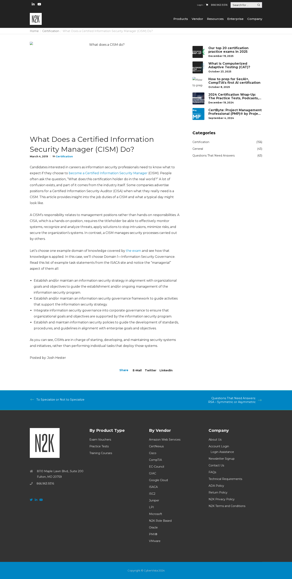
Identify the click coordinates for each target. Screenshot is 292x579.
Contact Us (216, 465)
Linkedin (166, 370)
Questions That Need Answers (213, 155)
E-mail (137, 370)
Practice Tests (99, 446)
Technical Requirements (225, 479)
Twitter (150, 370)
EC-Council (156, 466)
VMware (155, 541)
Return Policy (218, 492)
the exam (133, 251)
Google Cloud (158, 480)
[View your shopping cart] (207, 5)
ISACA (153, 487)
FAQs (212, 472)
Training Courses (100, 453)
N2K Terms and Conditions (227, 506)
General (197, 149)
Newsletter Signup (222, 458)
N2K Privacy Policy (222, 499)
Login (200, 5)
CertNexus (156, 446)
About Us (215, 439)
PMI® (153, 534)
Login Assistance (222, 452)
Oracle (153, 527)
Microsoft (155, 514)
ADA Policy (216, 486)
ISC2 (152, 493)
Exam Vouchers (100, 439)
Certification (64, 156)
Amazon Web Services (164, 439)
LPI (151, 507)
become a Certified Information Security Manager (108, 173)
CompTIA (155, 460)
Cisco (152, 453)
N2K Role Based (160, 521)
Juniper (154, 500)
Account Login (219, 446)
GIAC (152, 473)
